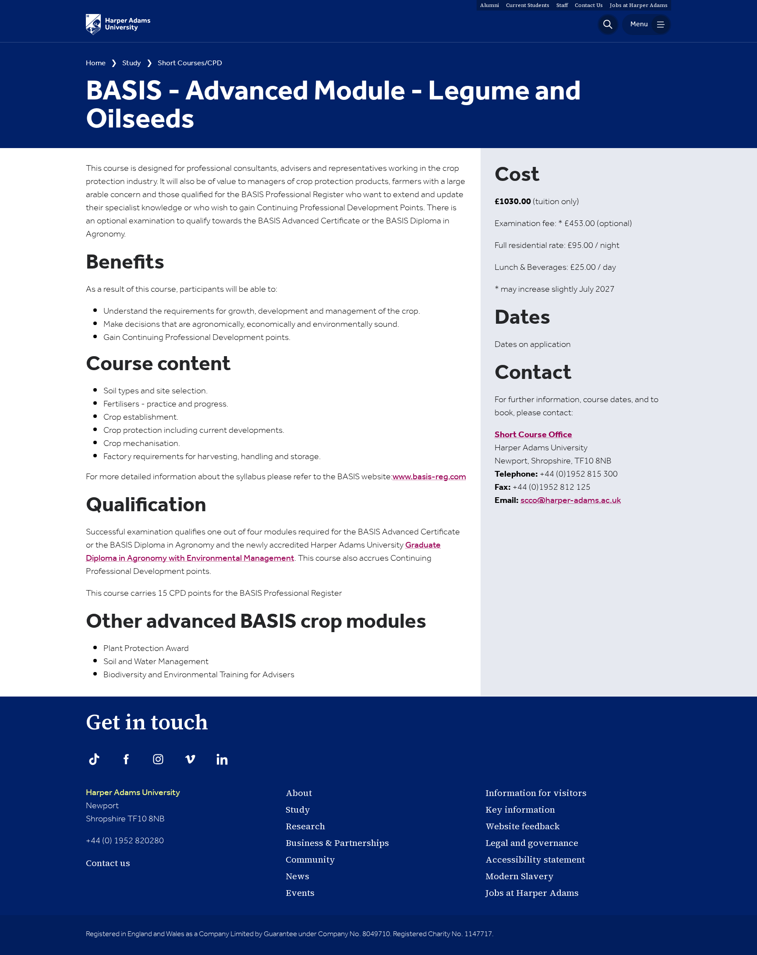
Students (527, 5)
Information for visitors (536, 793)
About (299, 793)
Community (310, 859)
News (297, 876)
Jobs (639, 5)
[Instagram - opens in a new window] (158, 759)
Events (300, 893)
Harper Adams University (133, 793)
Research (305, 826)
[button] (608, 24)
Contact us (108, 863)
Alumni (489, 5)
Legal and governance (531, 843)
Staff (562, 5)
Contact (589, 5)
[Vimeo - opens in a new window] (190, 759)
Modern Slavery (519, 876)
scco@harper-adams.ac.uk (570, 500)
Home (96, 63)
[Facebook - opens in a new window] (126, 759)
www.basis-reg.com (429, 477)
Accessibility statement (535, 859)
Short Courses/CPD (190, 63)
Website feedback (522, 826)
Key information (520, 809)
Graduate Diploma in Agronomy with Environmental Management (263, 552)
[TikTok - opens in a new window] (94, 759)
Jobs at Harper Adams (532, 893)
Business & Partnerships (337, 843)
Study (131, 63)
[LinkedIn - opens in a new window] (222, 759)
